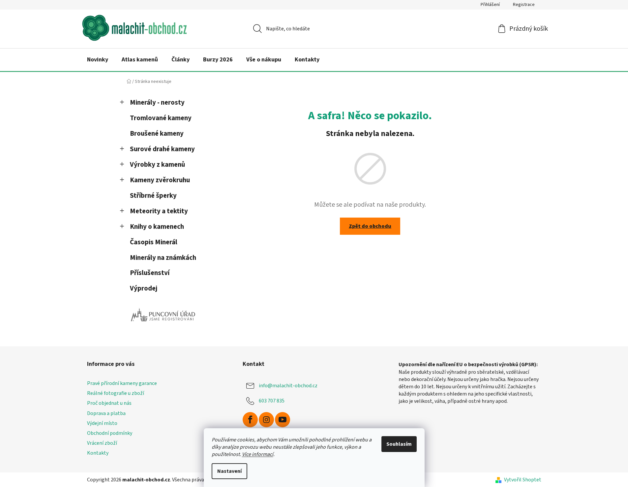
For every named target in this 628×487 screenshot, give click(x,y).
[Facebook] (250, 419)
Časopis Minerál (153, 242)
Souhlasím (399, 444)
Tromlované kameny (161, 118)
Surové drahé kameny (162, 149)
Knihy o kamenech (157, 226)
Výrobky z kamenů (157, 164)
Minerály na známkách (163, 257)
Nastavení (229, 471)
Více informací (257, 454)
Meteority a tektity (159, 211)
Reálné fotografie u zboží (115, 393)
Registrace (524, 4)
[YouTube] (282, 419)
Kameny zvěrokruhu (160, 180)
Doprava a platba (106, 413)
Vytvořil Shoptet (522, 479)
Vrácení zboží (102, 443)
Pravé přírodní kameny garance (122, 383)
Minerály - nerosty (157, 102)
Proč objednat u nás (109, 403)
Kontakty (97, 453)
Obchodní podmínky (109, 433)
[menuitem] (97, 60)
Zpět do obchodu (370, 226)
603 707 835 (271, 400)
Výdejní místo (102, 423)
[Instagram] (266, 419)
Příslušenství (149, 273)
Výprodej (143, 288)
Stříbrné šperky (153, 195)
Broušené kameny (157, 133)
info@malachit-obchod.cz (288, 385)
